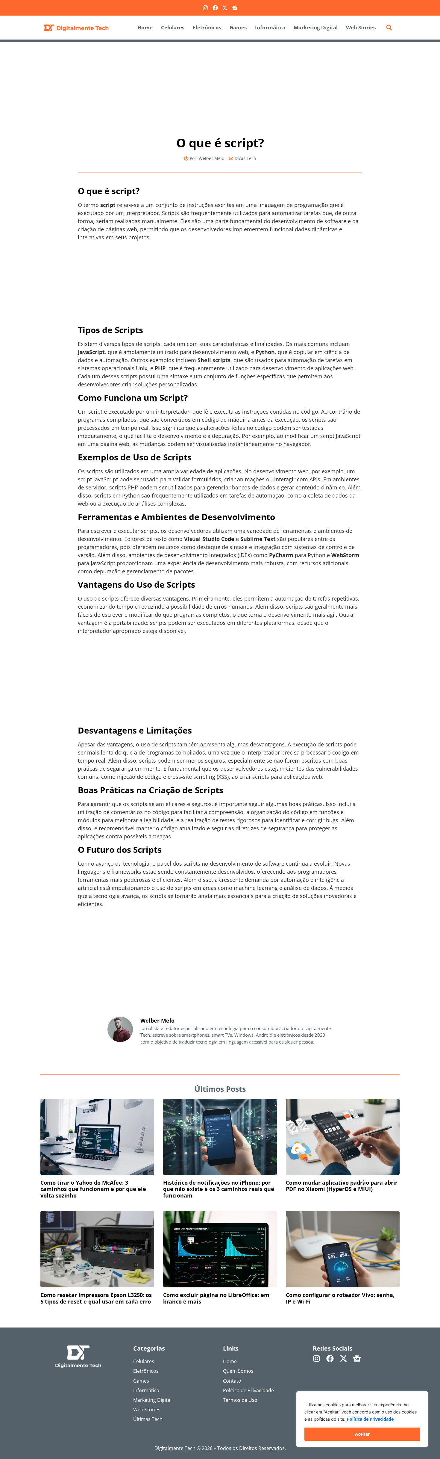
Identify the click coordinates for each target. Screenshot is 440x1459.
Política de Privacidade (370, 1419)
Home (145, 27)
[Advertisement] (220, 86)
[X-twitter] (225, 8)
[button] (389, 27)
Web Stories (361, 27)
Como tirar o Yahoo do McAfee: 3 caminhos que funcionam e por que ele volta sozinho (93, 1189)
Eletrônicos (207, 27)
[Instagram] (205, 8)
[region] (362, 1419)
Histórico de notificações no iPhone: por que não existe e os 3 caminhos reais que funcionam (218, 1189)
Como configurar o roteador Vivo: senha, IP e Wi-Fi (340, 1298)
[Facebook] (215, 8)
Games (238, 27)
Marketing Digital (316, 27)
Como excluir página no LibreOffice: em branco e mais (216, 1298)
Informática (270, 27)
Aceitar (362, 1434)
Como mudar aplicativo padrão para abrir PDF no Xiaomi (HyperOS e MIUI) (341, 1186)
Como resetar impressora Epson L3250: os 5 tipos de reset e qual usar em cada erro (96, 1298)
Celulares (172, 27)
